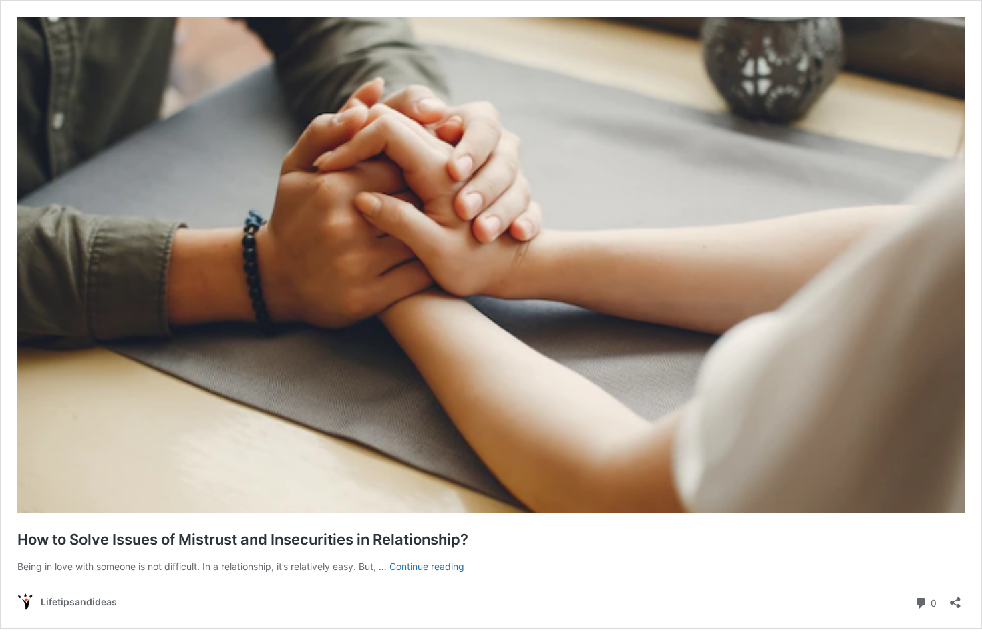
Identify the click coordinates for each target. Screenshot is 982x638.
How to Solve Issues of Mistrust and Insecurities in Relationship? (242, 539)
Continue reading (426, 566)
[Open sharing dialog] (955, 598)
